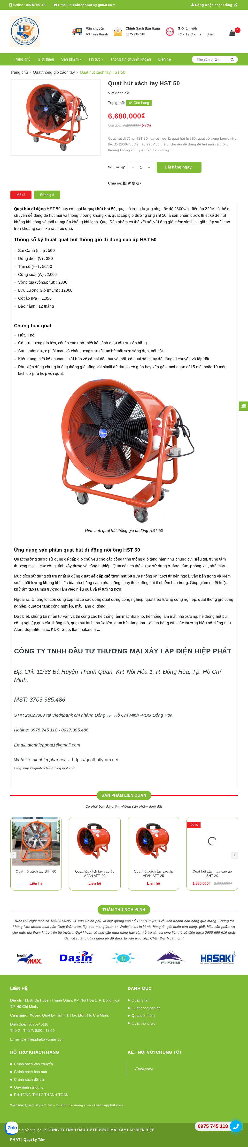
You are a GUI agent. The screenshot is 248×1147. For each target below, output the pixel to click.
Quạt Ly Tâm (34, 1140)
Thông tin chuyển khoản (130, 59)
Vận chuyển (95, 28)
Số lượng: (116, 167)
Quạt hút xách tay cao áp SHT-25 (212, 873)
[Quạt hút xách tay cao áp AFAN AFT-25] (94, 841)
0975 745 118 (135, 34)
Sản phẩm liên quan (123, 795)
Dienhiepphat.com (108, 1105)
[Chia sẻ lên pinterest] (134, 183)
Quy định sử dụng (28, 1087)
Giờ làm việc (188, 28)
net (62, 759)
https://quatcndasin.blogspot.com (49, 768)
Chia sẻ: (115, 183)
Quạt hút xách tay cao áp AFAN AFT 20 (35, 873)
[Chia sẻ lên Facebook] (125, 183)
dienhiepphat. (46, 759)
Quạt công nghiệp (146, 1008)
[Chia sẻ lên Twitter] (130, 183)
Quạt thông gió (143, 1023)
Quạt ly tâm (141, 1000)
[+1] (138, 183)
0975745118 (36, 5)
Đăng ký (230, 5)
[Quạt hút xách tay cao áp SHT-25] (212, 841)
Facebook (144, 1069)
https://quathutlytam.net (95, 759)
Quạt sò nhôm (143, 1015)
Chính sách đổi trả (29, 1079)
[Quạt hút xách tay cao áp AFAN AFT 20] (36, 841)
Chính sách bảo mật (30, 1072)
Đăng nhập (204, 5)
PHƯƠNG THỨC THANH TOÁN (41, 1095)
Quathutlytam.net (38, 1105)
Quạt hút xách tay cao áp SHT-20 (153, 873)
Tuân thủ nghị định (123, 910)
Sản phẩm (70, 59)
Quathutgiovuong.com (73, 1105)
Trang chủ (22, 59)
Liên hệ (164, 59)
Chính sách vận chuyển (33, 1064)
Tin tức (94, 59)
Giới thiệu (46, 59)
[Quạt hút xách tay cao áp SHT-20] (153, 841)
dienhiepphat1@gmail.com (92, 5)
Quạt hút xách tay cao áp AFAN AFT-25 (94, 873)
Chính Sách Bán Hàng (143, 28)
